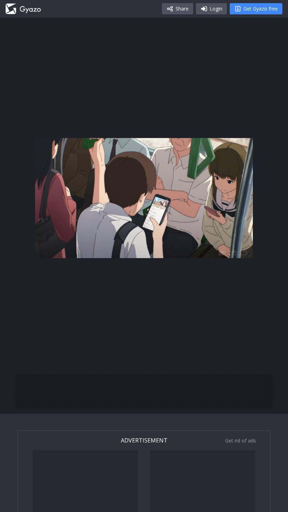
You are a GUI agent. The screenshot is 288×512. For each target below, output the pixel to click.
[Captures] (23, 9)
